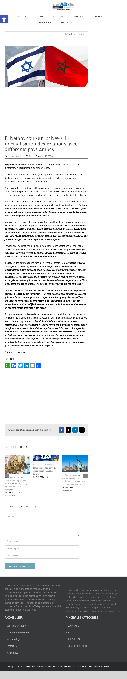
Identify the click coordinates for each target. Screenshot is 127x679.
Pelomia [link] (107, 666)
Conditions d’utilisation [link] (18, 632)
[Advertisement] (46, 113)
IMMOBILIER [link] (74, 639)
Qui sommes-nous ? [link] (16, 625)
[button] (7, 476)
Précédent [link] (70, 34)
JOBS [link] (70, 632)
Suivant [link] (81, 34)
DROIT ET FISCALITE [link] (78, 645)
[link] (63, 6)
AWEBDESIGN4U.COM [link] (70, 666)
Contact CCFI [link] (13, 645)
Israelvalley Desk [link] (14, 156)
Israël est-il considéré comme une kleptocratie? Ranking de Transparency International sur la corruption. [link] (73, 483)
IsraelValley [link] (30, 666)
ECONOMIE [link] (73, 625)
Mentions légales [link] (15, 639)
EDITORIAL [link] (49, 156)
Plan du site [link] (12, 652)
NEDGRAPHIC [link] (86, 666)
